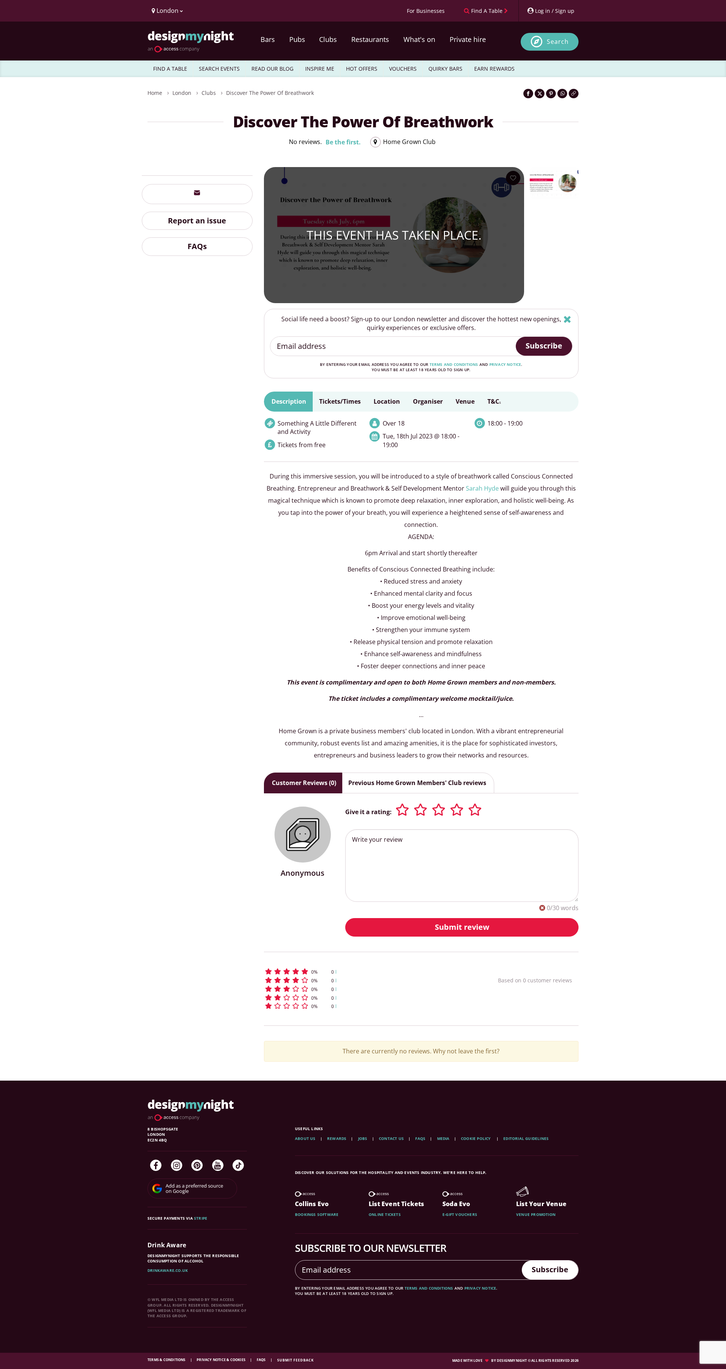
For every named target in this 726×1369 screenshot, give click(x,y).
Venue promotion (535, 1214)
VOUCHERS (403, 68)
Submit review (462, 927)
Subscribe (544, 346)
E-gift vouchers (459, 1214)
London (181, 92)
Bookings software (316, 1214)
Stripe (200, 1218)
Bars (268, 39)
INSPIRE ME (319, 68)
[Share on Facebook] (528, 93)
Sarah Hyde (482, 488)
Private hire (468, 39)
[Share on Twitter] (539, 93)
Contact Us (391, 1138)
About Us (305, 1138)
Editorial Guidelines (526, 1138)
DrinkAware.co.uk (167, 1270)
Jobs (363, 1138)
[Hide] (567, 319)
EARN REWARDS (494, 68)
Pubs (297, 39)
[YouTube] (217, 1165)
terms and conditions (454, 364)
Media (443, 1138)
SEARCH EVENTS (219, 68)
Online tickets (385, 1214)
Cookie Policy (476, 1138)
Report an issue (197, 220)
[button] (367, 971)
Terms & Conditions (166, 1359)
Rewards (336, 1138)
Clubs (328, 39)
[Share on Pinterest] (551, 93)
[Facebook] (155, 1165)
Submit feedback (295, 1360)
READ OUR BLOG (272, 68)
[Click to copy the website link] (574, 93)
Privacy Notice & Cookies (221, 1359)
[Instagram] (176, 1165)
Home (154, 92)
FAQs (197, 246)
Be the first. (343, 142)
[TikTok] (238, 1165)
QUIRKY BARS (445, 68)
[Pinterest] (197, 1165)
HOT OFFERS (361, 68)
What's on (419, 39)
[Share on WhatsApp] (562, 93)
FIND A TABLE (170, 68)
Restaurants (370, 39)
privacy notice (505, 364)
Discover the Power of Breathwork (270, 92)
